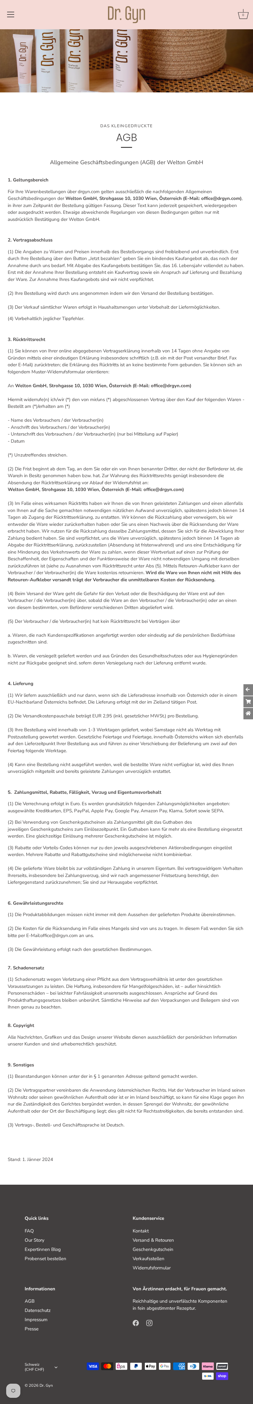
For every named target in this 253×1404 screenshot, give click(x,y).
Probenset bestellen (45, 1259)
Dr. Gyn (46, 1385)
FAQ (29, 1231)
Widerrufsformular (152, 1268)
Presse (32, 1329)
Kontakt (141, 1231)
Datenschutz (38, 1310)
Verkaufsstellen (148, 1259)
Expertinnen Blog (43, 1249)
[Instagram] (149, 1322)
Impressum (36, 1320)
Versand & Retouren (153, 1240)
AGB (30, 1301)
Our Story (34, 1240)
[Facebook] (136, 1322)
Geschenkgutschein (153, 1249)
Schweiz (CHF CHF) (34, 1367)
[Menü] (11, 14)
